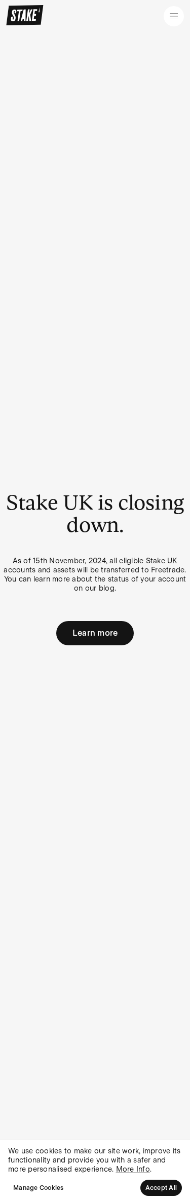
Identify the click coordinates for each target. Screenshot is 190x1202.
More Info (133, 1169)
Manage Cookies (38, 1187)
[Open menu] (174, 16)
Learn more (95, 633)
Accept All (161, 1187)
